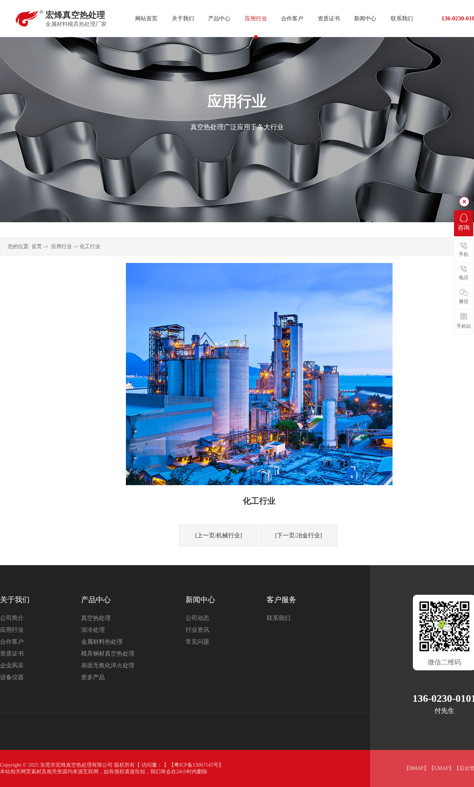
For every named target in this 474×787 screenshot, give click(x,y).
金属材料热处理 (102, 641)
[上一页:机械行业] (218, 535)
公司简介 (12, 618)
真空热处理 (96, 618)
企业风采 (12, 665)
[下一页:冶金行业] (298, 535)
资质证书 (12, 653)
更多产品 (93, 677)
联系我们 (278, 618)
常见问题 (197, 641)
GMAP (441, 768)
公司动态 (197, 618)
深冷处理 (93, 630)
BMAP (416, 768)
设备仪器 (12, 677)
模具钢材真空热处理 (107, 653)
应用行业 (61, 246)
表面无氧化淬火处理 (107, 665)
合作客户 (12, 641)
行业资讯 (197, 630)
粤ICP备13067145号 (196, 765)
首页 (36, 246)
